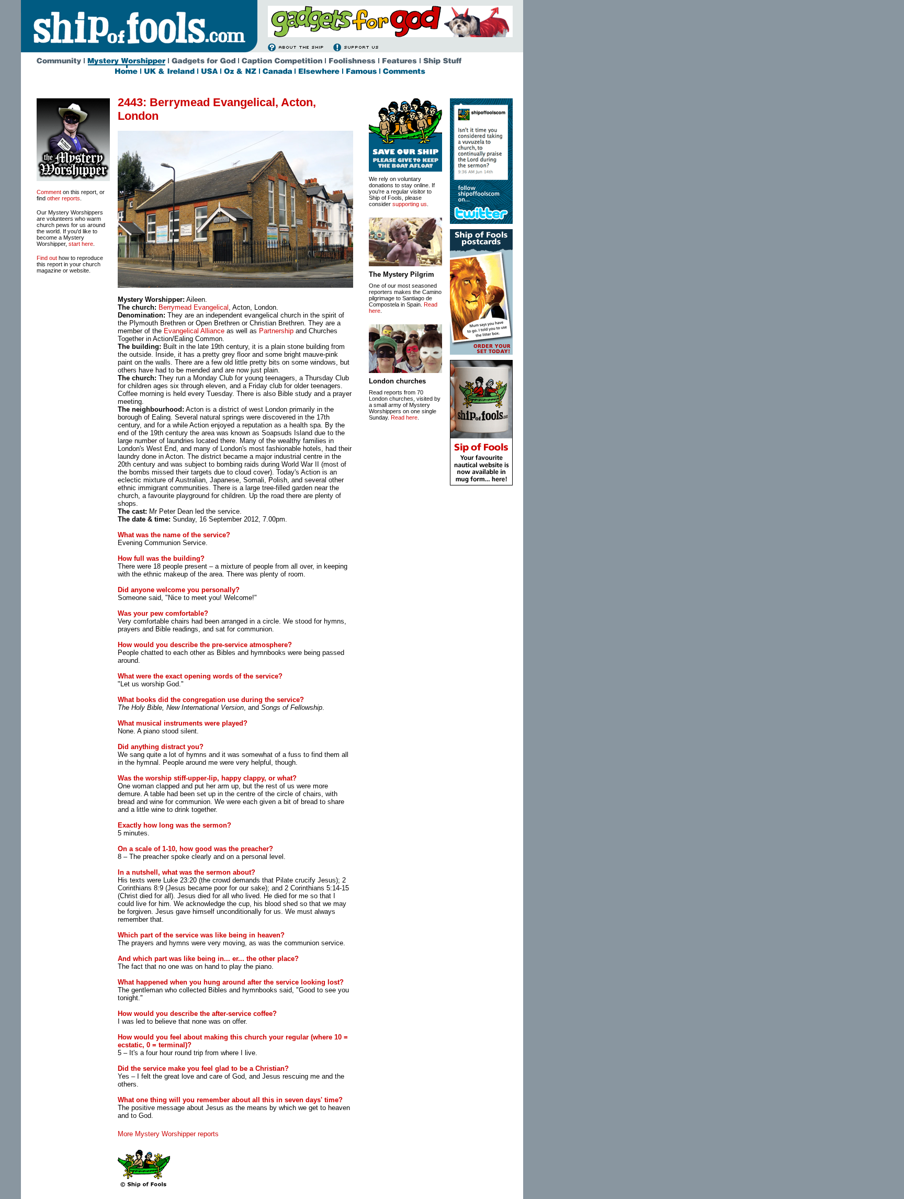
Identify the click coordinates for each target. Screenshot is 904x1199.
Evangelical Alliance (194, 331)
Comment (49, 192)
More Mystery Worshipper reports (168, 1134)
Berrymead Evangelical (194, 307)
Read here (404, 417)
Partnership (275, 331)
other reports (63, 198)
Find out (47, 258)
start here (81, 244)
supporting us (409, 204)
